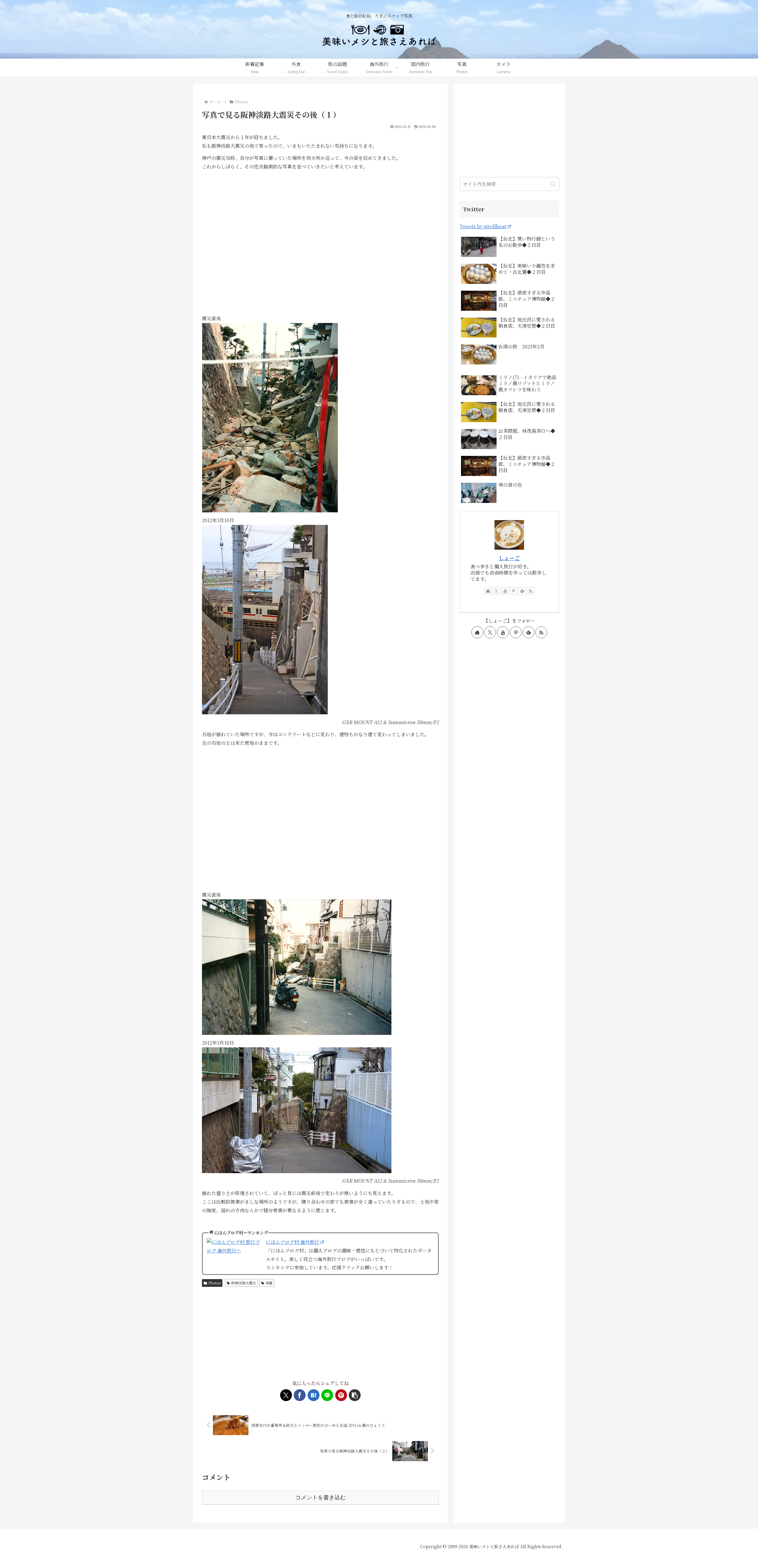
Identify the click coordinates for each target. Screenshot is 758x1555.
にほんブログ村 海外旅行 (292, 1242)
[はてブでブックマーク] (313, 1395)
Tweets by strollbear (483, 226)
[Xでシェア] (286, 1395)
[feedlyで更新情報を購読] (522, 591)
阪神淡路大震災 (243, 1282)
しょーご (509, 558)
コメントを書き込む (320, 1497)
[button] (355, 1395)
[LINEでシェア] (327, 1395)
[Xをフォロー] (496, 591)
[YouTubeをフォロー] (505, 591)
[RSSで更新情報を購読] (530, 591)
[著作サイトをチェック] (488, 591)
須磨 (268, 1282)
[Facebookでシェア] (300, 1395)
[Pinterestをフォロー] (513, 591)
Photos (214, 1282)
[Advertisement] (320, 1333)
